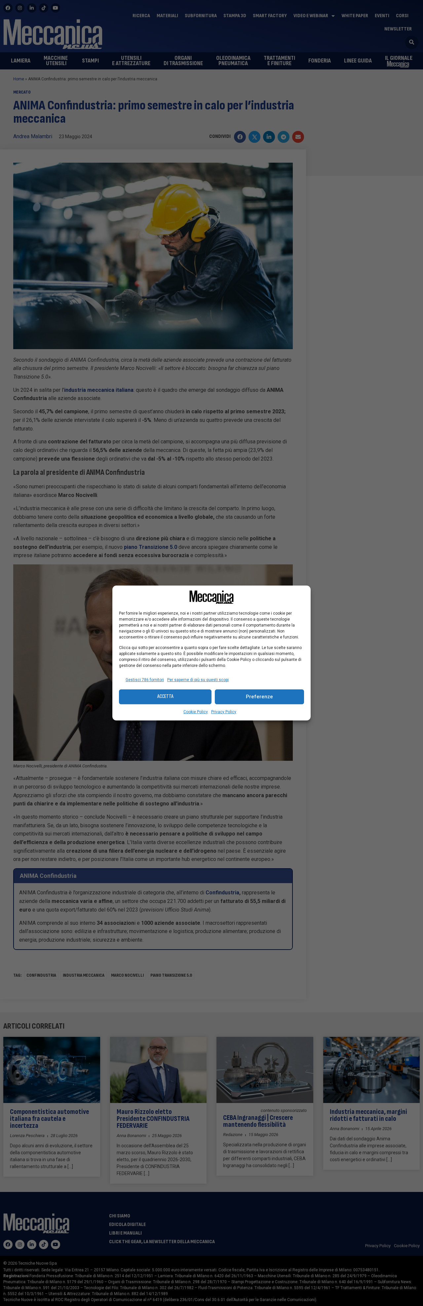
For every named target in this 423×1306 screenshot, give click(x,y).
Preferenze (259, 697)
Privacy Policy (223, 712)
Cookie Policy (195, 712)
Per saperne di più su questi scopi (198, 679)
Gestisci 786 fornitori (145, 679)
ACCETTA (165, 696)
